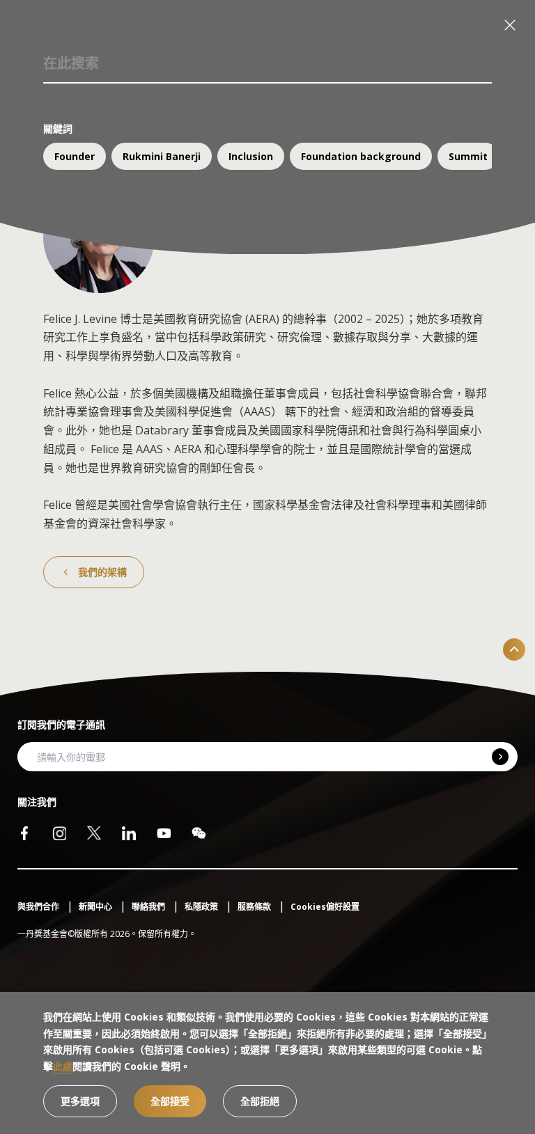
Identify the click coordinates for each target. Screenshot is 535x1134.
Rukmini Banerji (162, 156)
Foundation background (361, 156)
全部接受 (169, 1101)
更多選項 (80, 1101)
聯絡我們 (149, 907)
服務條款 (255, 907)
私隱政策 (202, 907)
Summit (468, 156)
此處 (62, 1066)
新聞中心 (96, 907)
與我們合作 (39, 907)
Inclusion (250, 156)
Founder (74, 156)
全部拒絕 (259, 1101)
